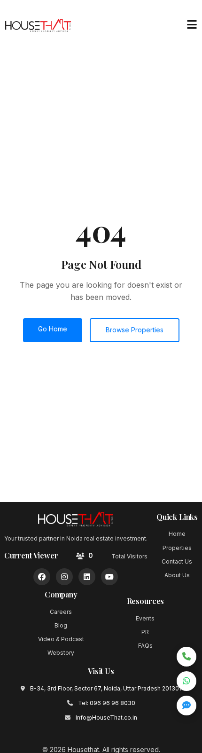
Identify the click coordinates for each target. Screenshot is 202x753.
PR (145, 631)
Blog (60, 625)
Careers (61, 611)
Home (177, 533)
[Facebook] (41, 576)
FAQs (145, 645)
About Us (177, 575)
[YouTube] (109, 576)
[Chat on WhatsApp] (186, 681)
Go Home (52, 329)
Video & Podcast (61, 639)
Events (145, 618)
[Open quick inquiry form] (186, 705)
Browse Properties (134, 330)
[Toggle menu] (191, 25)
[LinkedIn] (86, 576)
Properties (177, 547)
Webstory (60, 652)
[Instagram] (64, 576)
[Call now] (186, 657)
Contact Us (177, 561)
